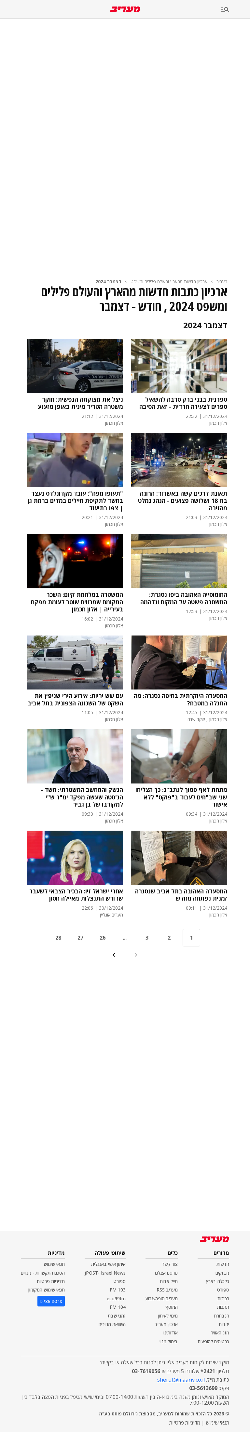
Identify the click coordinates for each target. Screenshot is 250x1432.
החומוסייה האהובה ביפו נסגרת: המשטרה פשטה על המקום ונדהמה (183, 598)
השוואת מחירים (112, 1324)
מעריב (221, 281)
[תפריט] (235, 10)
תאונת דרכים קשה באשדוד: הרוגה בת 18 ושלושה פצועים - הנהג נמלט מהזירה (182, 501)
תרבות (223, 1307)
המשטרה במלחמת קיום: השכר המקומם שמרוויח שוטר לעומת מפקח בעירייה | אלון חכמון (77, 602)
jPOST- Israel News (105, 1273)
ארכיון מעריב (166, 1324)
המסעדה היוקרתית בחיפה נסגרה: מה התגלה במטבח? (180, 699)
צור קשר (170, 1264)
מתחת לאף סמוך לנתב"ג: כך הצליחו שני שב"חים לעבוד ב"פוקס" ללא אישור (181, 797)
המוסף (171, 1307)
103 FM (118, 1290)
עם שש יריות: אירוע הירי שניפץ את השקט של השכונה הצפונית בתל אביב (75, 699)
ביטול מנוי (169, 1341)
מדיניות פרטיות (51, 1281)
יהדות (224, 1324)
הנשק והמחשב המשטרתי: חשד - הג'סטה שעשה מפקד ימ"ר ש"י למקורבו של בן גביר (82, 797)
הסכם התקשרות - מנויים (43, 1273)
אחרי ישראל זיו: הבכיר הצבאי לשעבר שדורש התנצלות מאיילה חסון (76, 895)
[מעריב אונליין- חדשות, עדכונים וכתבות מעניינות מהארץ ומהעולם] (125, 9)
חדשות (222, 1264)
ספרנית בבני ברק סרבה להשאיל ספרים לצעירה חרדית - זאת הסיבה (183, 403)
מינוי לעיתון (168, 1316)
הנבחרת (221, 1316)
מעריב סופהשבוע (162, 1298)
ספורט (223, 1290)
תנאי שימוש (54, 1264)
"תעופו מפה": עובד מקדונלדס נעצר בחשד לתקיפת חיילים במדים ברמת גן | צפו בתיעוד (75, 501)
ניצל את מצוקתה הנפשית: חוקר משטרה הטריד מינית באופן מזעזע (80, 403)
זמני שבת (117, 1316)
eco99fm (116, 1298)
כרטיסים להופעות (213, 1341)
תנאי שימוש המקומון (46, 1290)
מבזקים (222, 1273)
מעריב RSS (167, 1290)
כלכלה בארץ (217, 1281)
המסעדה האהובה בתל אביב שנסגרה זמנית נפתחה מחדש (181, 895)
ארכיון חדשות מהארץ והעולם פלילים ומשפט (169, 281)
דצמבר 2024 (108, 281)
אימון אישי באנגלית (108, 1264)
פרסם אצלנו (166, 1273)
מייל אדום (169, 1281)
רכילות (223, 1298)
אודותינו (170, 1333)
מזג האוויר (220, 1333)
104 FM (118, 1307)
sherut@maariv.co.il (181, 1379)
